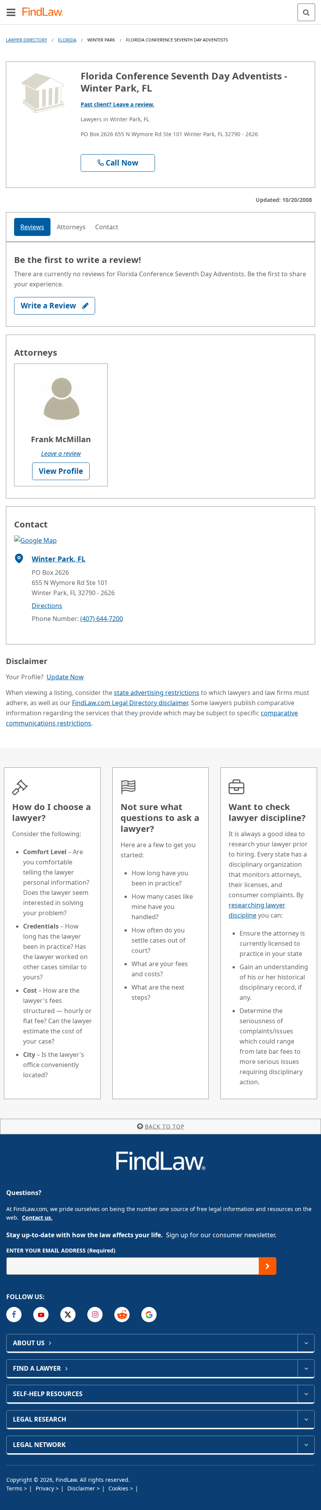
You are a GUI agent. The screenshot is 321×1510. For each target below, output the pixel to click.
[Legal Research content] (306, 1419)
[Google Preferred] (149, 1314)
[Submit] (267, 1266)
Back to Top (164, 1126)
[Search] (306, 12)
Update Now (65, 677)
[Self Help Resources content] (306, 1393)
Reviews (32, 227)
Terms (15, 1488)
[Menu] (11, 12)
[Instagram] (95, 1314)
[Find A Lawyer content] (306, 1368)
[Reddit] (122, 1314)
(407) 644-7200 (101, 618)
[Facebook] (14, 1314)
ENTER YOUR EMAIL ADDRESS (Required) (60, 1250)
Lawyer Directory (26, 40)
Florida (67, 40)
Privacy (46, 1488)
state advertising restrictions (156, 692)
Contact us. (37, 1217)
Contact (106, 227)
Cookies (119, 1488)
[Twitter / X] (68, 1314)
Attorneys (71, 227)
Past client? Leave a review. (117, 104)
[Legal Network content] (306, 1444)
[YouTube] (41, 1314)
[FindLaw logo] (45, 12)
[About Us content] (306, 1343)
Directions (47, 605)
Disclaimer (82, 1488)
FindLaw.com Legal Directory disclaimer (130, 702)
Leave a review (61, 453)
